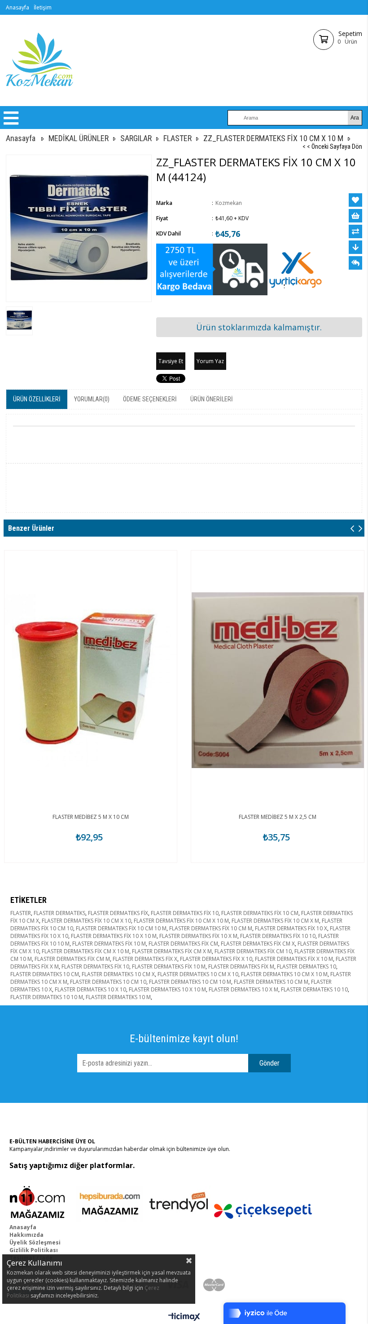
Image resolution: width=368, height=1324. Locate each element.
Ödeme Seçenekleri (150, 399)
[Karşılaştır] (355, 231)
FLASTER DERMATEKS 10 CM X (118, 974)
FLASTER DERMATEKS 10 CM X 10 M (284, 974)
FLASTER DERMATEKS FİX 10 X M (198, 936)
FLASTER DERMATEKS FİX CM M (72, 959)
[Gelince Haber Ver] (355, 263)
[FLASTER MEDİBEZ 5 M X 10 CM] (90, 680)
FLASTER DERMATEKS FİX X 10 (216, 959)
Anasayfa (17, 7)
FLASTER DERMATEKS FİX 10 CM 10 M (121, 928)
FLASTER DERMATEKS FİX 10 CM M (210, 928)
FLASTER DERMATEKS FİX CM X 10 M (85, 951)
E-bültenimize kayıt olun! (184, 1038)
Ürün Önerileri (211, 399)
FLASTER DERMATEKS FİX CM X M (172, 951)
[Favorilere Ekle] (355, 200)
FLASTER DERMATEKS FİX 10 (185, 913)
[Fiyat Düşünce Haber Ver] (355, 247)
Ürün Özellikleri (37, 399)
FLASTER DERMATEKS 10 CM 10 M (190, 982)
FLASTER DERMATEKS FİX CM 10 (253, 951)
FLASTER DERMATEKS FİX (118, 913)
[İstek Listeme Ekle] (355, 215)
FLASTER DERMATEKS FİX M (241, 966)
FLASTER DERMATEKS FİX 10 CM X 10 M (181, 920)
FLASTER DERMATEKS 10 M (118, 997)
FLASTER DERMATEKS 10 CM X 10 (198, 974)
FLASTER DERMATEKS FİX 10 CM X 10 (86, 920)
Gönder (269, 1063)
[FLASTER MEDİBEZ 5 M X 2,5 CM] (277, 680)
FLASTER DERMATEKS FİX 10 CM (259, 913)
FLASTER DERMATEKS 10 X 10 (90, 989)
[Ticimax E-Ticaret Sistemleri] (184, 1317)
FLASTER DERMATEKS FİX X (145, 959)
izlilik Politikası (35, 1250)
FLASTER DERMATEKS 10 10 (314, 989)
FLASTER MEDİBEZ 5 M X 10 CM (91, 817)
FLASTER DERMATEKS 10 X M (243, 989)
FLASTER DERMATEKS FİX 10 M (109, 943)
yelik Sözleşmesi (37, 1242)
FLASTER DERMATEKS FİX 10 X (291, 928)
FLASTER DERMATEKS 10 (306, 966)
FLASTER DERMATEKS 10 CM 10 (108, 982)
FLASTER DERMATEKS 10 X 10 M (167, 989)
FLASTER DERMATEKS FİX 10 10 (277, 936)
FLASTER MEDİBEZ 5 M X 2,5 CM (277, 817)
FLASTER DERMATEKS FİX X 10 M (294, 959)
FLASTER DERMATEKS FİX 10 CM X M (275, 920)
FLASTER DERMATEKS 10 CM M (271, 982)
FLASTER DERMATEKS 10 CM (44, 974)
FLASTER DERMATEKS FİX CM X (258, 943)
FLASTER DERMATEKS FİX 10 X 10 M (114, 936)
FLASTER (20, 913)
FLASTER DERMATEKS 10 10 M (46, 997)
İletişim (43, 7)
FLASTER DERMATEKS (59, 913)
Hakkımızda (26, 1235)
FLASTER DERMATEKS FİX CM (183, 943)
